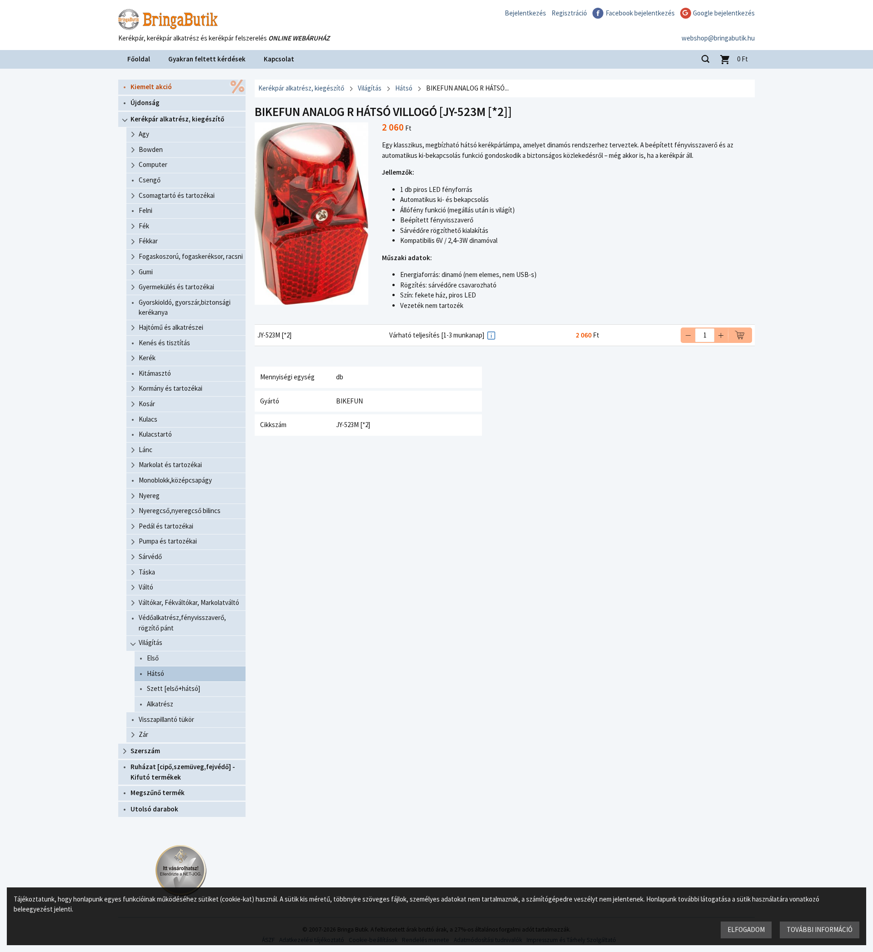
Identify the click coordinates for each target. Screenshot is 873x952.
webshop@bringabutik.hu (718, 38)
